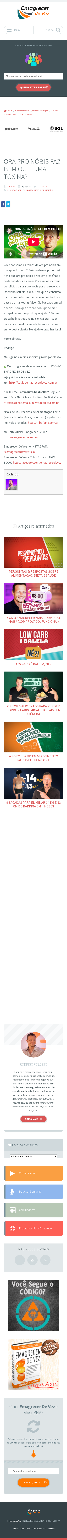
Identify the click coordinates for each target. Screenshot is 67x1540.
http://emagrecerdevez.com (21, 437)
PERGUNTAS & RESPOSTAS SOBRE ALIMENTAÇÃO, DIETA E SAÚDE (33, 573)
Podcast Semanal (30, 1191)
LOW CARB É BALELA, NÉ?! (33, 664)
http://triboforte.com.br (43, 423)
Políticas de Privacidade (35, 1528)
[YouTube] (32, 1260)
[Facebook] (20, 1260)
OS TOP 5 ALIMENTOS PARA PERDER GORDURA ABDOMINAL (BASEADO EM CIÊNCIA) (34, 710)
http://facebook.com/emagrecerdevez (37, 462)
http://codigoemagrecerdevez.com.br (33, 382)
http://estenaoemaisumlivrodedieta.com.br (31, 403)
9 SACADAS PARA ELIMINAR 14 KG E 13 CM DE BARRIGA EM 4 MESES (33, 804)
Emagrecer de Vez (14, 1521)
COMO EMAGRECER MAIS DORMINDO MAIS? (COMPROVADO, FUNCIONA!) (33, 619)
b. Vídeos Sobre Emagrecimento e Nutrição (30, 190)
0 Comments (43, 186)
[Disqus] (33, 862)
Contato (51, 1528)
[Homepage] (33, 12)
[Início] (33, 1512)
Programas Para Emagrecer (36, 1228)
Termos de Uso (18, 1528)
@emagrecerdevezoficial (19, 452)
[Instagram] (45, 1260)
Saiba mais (31, 1119)
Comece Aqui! (27, 1173)
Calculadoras (27, 1209)
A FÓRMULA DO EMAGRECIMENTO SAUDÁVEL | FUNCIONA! (33, 758)
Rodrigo (12, 474)
